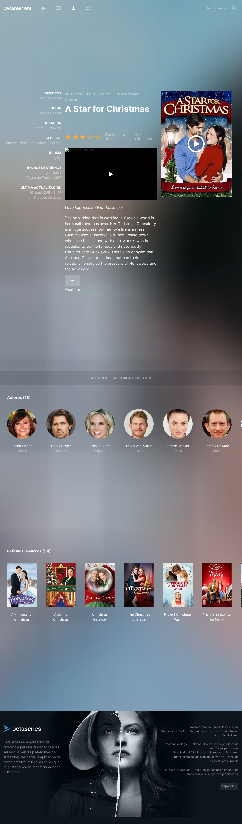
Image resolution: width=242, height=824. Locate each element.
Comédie (116, 94)
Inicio (69, 94)
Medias (202, 752)
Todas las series (200, 727)
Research (232, 752)
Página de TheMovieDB (43, 178)
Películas (84, 94)
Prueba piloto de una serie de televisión (198, 756)
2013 (100, 94)
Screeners (216, 752)
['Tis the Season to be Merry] (217, 585)
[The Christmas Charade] (139, 585)
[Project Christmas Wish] (178, 585)
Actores (99, 378)
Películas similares (132, 378)
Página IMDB (51, 173)
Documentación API (174, 731)
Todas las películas (225, 727)
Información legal (176, 744)
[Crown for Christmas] (61, 585)
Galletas (195, 744)
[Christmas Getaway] (100, 585)
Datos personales (227, 748)
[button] (22, 433)
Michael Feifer (50, 98)
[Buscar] (233, 8)
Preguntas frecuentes (203, 731)
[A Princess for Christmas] (22, 585)
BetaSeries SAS (183, 752)
